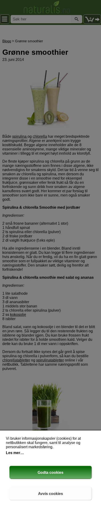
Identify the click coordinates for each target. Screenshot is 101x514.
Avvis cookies (50, 494)
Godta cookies (50, 473)
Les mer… (15, 453)
